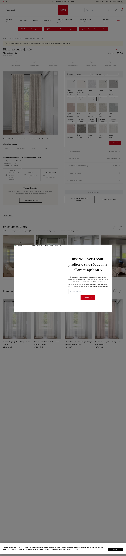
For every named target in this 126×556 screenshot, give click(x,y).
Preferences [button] (75, 549)
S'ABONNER (88, 297)
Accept (115, 549)
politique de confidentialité (98, 286)
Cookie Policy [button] (34, 549)
